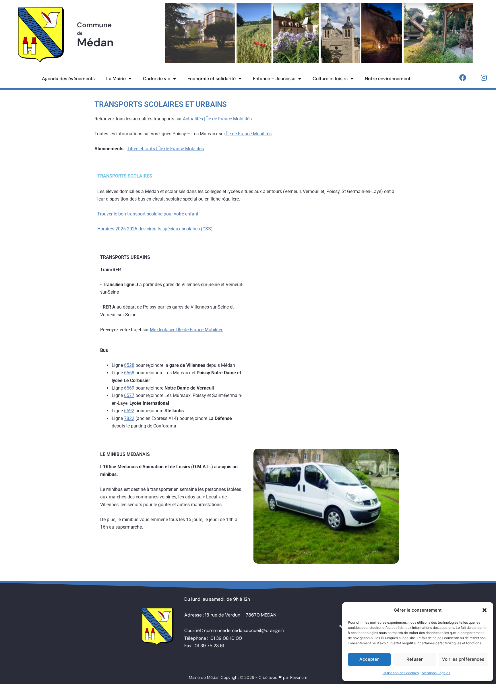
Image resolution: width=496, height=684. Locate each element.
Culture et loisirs (330, 79)
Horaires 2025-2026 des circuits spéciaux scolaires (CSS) (155, 229)
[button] (484, 610)
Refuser (414, 659)
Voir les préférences (463, 659)
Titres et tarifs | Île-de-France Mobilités (165, 148)
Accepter (369, 659)
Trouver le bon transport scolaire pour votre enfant (147, 214)
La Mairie (116, 79)
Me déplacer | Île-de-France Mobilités (186, 329)
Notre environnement (387, 79)
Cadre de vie (156, 79)
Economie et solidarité (211, 79)
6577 (129, 395)
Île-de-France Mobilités (248, 133)
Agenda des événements (68, 79)
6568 (129, 372)
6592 (129, 410)
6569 (129, 388)
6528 (129, 365)
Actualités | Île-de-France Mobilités (217, 119)
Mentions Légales (436, 673)
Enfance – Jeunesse (274, 79)
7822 (129, 418)
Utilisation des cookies (401, 673)
